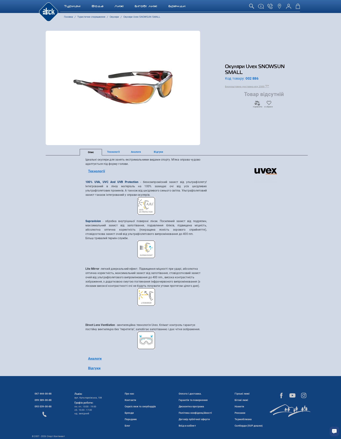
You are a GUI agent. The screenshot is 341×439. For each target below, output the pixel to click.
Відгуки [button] (94, 368)
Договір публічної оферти (194, 419)
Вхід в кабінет (187, 425)
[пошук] (251, 8)
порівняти (257, 107)
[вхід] (288, 8)
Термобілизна (243, 419)
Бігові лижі (241, 400)
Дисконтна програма (191, 406)
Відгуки (158, 151)
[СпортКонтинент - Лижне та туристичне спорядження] (49, 11)
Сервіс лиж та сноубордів (140, 406)
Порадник (131, 419)
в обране (268, 107)
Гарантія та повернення (193, 400)
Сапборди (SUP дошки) (249, 425)
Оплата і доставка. (190, 393)
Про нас (129, 393)
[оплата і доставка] (261, 8)
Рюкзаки (240, 412)
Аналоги (136, 151)
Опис (91, 152)
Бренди (129, 412)
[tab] (146, 171)
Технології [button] (96, 171)
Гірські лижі (242, 393)
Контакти (130, 400)
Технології (113, 151)
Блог (127, 425)
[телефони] (270, 8)
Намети (239, 406)
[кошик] (297, 8)
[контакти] (279, 8)
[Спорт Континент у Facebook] (281, 395)
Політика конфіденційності (195, 412)
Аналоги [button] (95, 358)
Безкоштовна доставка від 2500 (247, 86)
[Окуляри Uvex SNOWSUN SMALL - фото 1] (123, 88)
